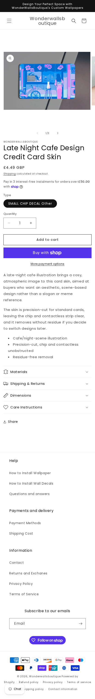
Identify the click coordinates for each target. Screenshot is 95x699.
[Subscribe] (80, 623)
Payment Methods (25, 523)
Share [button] (13, 421)
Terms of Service (24, 594)
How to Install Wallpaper (30, 473)
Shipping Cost (21, 533)
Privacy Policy (21, 583)
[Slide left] (37, 133)
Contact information (62, 689)
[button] (9, 21)
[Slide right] (58, 133)
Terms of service (79, 682)
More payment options (48, 264)
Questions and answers (29, 494)
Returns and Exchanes (28, 573)
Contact (16, 562)
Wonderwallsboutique (45, 676)
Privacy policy (53, 682)
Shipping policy (33, 689)
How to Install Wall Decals (31, 483)
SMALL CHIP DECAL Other (30, 203)
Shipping (9, 174)
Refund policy (29, 682)
